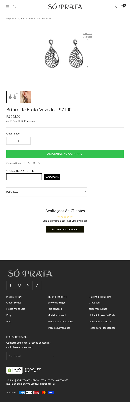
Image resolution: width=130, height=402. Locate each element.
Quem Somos (13, 302)
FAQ (8, 321)
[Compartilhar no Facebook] (25, 163)
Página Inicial (12, 18)
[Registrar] (53, 356)
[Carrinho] (122, 6)
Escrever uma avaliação (65, 229)
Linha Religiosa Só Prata (102, 314)
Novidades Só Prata (100, 321)
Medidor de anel (57, 314)
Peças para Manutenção (102, 327)
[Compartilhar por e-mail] (39, 163)
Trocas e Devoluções (59, 327)
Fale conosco (55, 308)
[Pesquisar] (14, 6)
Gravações (95, 302)
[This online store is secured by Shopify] (14, 369)
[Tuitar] (34, 163)
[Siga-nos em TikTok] (36, 285)
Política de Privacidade (60, 321)
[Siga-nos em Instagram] (19, 285)
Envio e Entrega (56, 302)
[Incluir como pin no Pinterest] (29, 163)
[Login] (115, 6)
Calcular (52, 176)
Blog (8, 314)
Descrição (12, 192)
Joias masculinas (98, 308)
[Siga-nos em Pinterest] (28, 285)
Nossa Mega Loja (15, 308)
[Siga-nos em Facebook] (10, 285)
